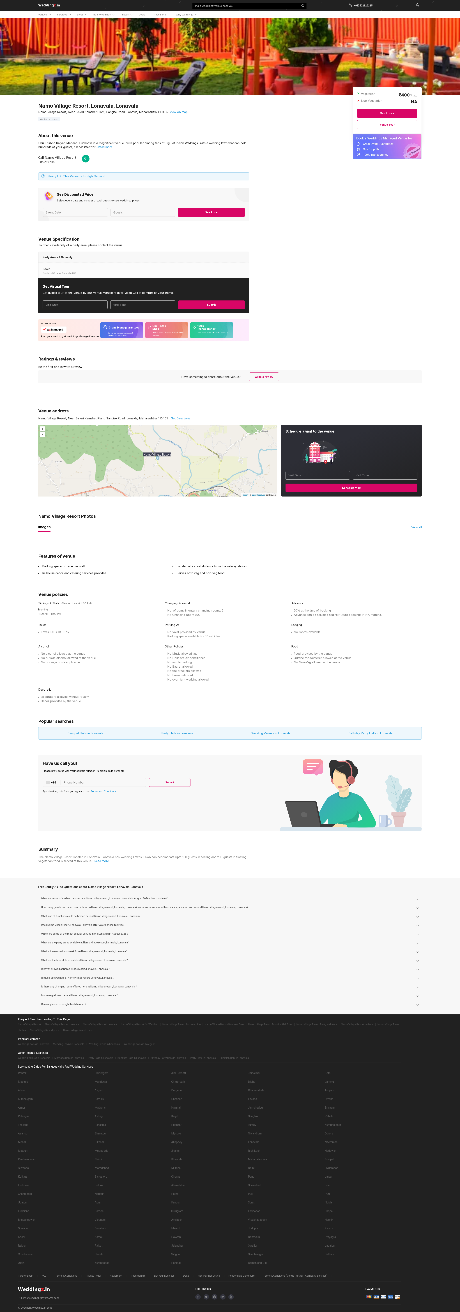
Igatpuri (22, 1150)
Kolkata (22, 1176)
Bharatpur (101, 1133)
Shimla (99, 1254)
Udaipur (22, 1202)
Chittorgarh (101, 1073)
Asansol (23, 1133)
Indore (99, 1185)
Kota (327, 1073)
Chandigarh (25, 1194)
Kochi (21, 1237)
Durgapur (177, 1090)
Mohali (22, 1142)
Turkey (252, 1125)
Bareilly (99, 1099)
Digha (251, 1081)
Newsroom (116, 1275)
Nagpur (99, 1194)
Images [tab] (44, 527)
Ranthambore (26, 1159)
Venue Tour (387, 124)
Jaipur (328, 1176)
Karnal (98, 1237)
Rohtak (22, 1073)
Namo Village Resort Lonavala (62, 1024)
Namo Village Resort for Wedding (139, 1024)
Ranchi (329, 1228)
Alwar (21, 1090)
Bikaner (99, 1142)
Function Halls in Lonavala (234, 1057)
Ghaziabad (254, 1185)
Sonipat (329, 1159)
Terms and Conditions (103, 791)
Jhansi (175, 1150)
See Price (211, 212)
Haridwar (330, 1150)
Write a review (264, 376)
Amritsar (176, 1219)
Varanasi (100, 1219)
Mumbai (176, 1168)
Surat (251, 1202)
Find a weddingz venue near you (213, 5)
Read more (105, 147)
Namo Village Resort (29, 1024)
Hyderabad (331, 1168)
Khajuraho (177, 1159)
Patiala (329, 1116)
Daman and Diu (257, 1263)
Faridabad (254, 1211)
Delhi (251, 1168)
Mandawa (101, 1081)
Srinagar (330, 1107)
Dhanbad (176, 1099)
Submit (211, 304)
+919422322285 (46, 162)
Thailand (23, 1125)
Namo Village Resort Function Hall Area (270, 1024)
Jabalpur (330, 1245)
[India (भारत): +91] (52, 782)
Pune (251, 1176)
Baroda (99, 1211)
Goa (327, 1185)
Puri (250, 1194)
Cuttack (329, 1254)
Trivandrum (255, 1133)
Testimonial (160, 14)
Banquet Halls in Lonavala (85, 733)
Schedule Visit (351, 487)
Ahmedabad (178, 1185)
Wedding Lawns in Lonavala (33, 1044)
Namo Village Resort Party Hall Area (316, 1024)
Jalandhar (177, 1245)
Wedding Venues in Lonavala (270, 733)
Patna (174, 1194)
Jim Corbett (178, 1073)
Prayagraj (330, 1237)
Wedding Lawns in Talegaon (139, 1044)
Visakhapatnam (257, 1219)
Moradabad (102, 1168)
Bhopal (329, 1211)
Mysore (176, 1133)
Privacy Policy (93, 1275)
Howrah (176, 1237)
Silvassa (23, 1168)
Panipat (176, 1263)
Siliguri (175, 1254)
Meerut (175, 1228)
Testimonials (138, 1275)
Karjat (174, 1116)
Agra (97, 1202)
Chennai (176, 1176)
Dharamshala (256, 1090)
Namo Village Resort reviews (357, 1024)
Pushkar (176, 1125)
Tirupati (329, 1090)
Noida (328, 1202)
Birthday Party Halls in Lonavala (370, 733)
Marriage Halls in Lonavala (69, 1057)
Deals (142, 14)
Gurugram (177, 1211)
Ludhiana (23, 1211)
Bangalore (101, 1176)
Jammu (329, 1081)
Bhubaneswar (26, 1219)
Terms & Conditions (66, 1275)
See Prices (387, 113)
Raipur (22, 1245)
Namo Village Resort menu (78, 1030)
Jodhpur (253, 1228)
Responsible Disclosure (242, 1275)
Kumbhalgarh (333, 1125)
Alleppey (176, 1142)
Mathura (23, 1081)
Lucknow (23, 1185)
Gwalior (252, 1245)
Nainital (176, 1107)
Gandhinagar (255, 1254)
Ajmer (21, 1107)
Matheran (100, 1107)
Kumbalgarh (25, 1099)
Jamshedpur (256, 1107)
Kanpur (175, 1202)
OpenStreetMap (258, 494)
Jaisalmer (254, 1073)
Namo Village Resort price (44, 1030)
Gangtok (253, 1116)
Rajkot (98, 1245)
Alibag (99, 1116)
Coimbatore (25, 1254)
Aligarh (99, 1090)
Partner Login (25, 1275)
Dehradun (254, 1237)
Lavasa (252, 1099)
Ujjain (21, 1263)
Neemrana (331, 1142)
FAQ (44, 1275)
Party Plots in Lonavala (203, 1057)
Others (329, 1133)
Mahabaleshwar (258, 1159)
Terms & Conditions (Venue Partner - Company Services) (295, 1275)
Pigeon (245, 494)
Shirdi (98, 1159)
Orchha (329, 1099)
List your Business (164, 1275)
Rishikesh (254, 1150)
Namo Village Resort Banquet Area (224, 1024)
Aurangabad (102, 1263)
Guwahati (23, 1228)
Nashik (329, 1219)
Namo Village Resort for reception (181, 1024)
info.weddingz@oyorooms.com (41, 1298)
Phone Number (74, 782)
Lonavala (253, 1142)
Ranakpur (100, 1125)
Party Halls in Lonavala (177, 733)
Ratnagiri (23, 1116)
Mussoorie (101, 1150)
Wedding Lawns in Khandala (104, 1044)
